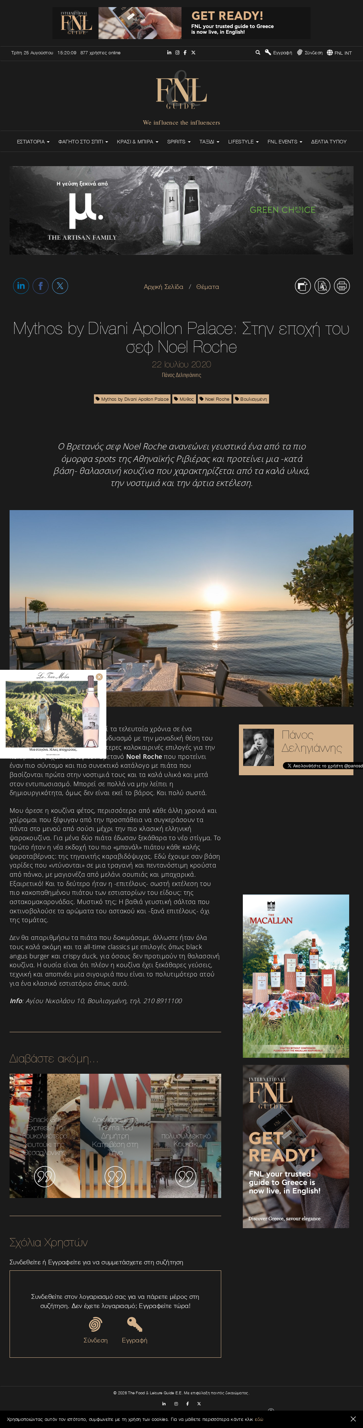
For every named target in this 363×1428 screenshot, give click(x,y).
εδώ (259, 1419)
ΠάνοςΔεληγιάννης (312, 741)
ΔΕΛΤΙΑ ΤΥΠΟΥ (329, 141)
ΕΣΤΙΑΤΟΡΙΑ (31, 141)
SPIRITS (177, 141)
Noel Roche (216, 399)
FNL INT (342, 53)
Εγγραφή (282, 52)
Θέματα (207, 286)
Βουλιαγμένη (253, 399)
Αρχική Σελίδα (164, 286)
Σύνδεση (313, 52)
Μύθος (186, 399)
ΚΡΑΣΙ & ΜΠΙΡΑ (136, 141)
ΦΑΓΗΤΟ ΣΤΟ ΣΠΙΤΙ (81, 141)
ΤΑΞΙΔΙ (208, 141)
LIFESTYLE (241, 141)
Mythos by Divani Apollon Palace (134, 399)
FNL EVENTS (283, 141)
